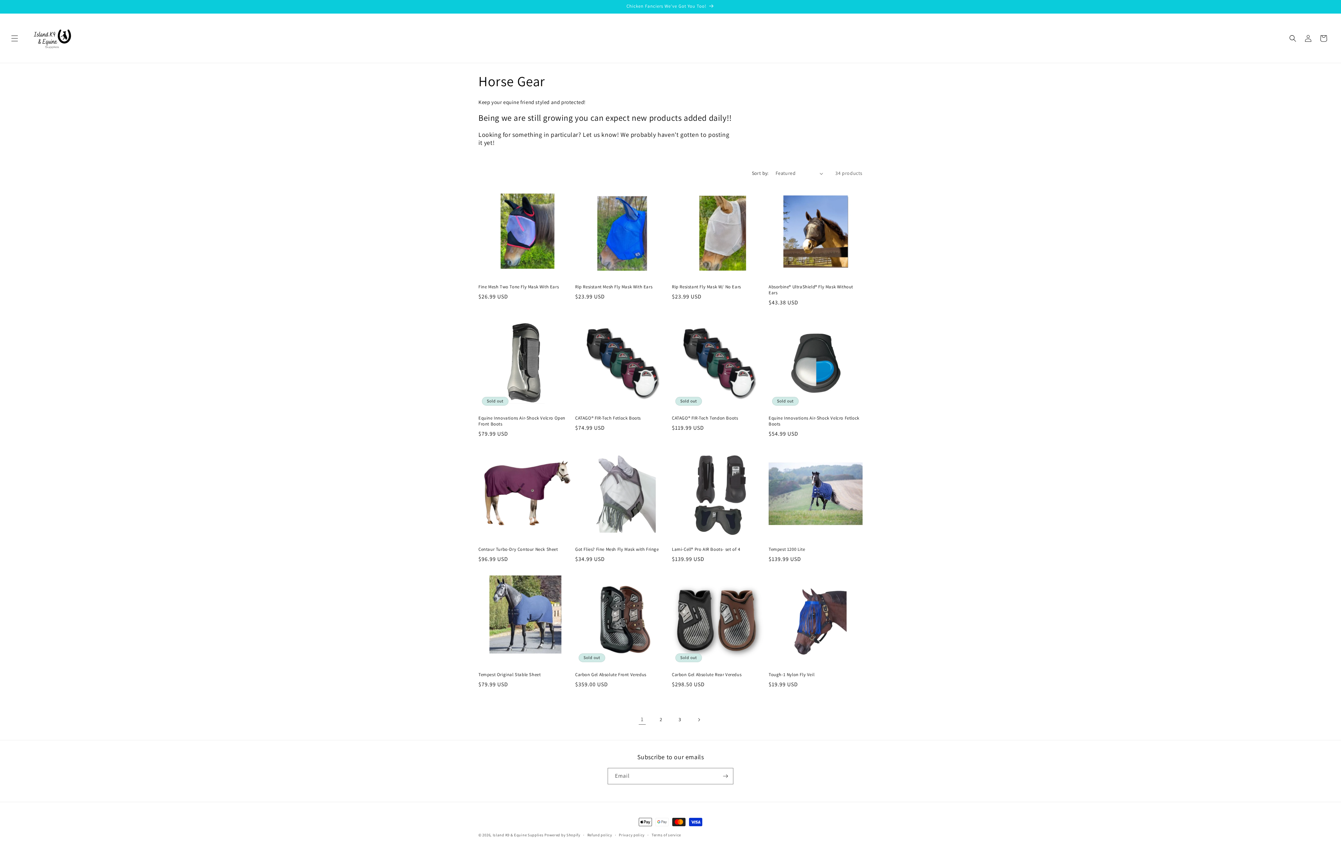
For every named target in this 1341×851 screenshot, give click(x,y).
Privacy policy (632, 834)
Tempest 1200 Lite (787, 549)
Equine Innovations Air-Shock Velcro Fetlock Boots (814, 421)
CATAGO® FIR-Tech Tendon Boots (705, 418)
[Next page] (698, 719)
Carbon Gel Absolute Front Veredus (610, 675)
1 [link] (642, 719)
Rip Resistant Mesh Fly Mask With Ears (613, 287)
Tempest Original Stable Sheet (509, 675)
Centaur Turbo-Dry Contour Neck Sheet (518, 549)
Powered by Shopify (562, 834)
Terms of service (666, 834)
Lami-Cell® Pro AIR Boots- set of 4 (706, 549)
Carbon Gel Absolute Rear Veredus (706, 675)
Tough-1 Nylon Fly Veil (791, 675)
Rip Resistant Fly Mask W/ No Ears (706, 287)
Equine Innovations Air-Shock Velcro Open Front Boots (521, 421)
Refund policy (599, 834)
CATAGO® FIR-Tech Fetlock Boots (608, 418)
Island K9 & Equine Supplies (518, 834)
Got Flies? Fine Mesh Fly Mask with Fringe (617, 549)
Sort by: (760, 173)
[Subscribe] (725, 776)
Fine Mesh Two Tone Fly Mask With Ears (518, 287)
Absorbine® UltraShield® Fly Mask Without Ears (811, 290)
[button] (14, 38)
